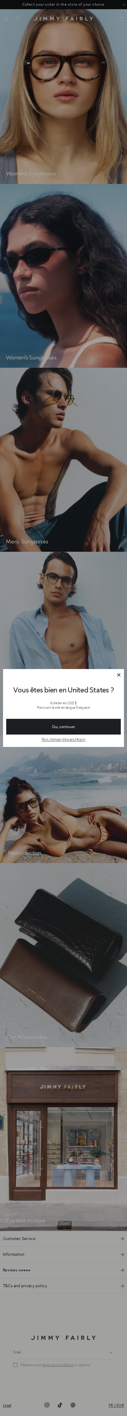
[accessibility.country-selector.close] (119, 675)
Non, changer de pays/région (63, 739)
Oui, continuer (63, 726)
